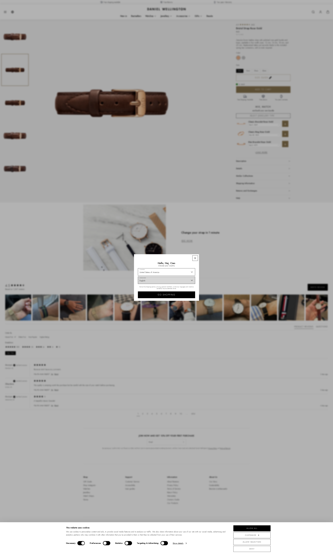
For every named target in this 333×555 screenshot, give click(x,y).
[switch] (106, 543)
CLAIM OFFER (185, 299)
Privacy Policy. (192, 319)
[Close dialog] (211, 249)
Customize (250, 535)
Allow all (251, 528)
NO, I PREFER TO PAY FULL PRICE (185, 308)
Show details (178, 543)
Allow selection (252, 542)
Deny (252, 549)
